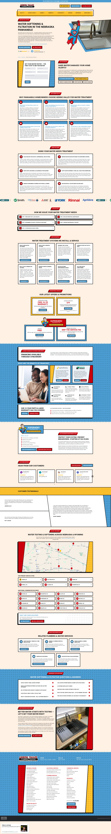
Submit (27, 82)
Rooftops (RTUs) (70, 774)
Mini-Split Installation (30, 795)
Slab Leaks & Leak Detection (52, 791)
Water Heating (69, 769)
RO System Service (43, 281)
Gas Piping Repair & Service (52, 771)
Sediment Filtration (63, 260)
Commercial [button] (50, 12)
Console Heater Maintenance (31, 781)
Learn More (65, 380)
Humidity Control (29, 808)
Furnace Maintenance (30, 777)
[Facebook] (76, 801)
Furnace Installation (30, 774)
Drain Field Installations (51, 794)
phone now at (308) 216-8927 (68, 538)
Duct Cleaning (29, 809)
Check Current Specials (81, 78)
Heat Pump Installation (30, 790)
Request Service (71, 807)
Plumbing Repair (49, 649)
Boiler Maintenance (30, 786)
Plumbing (23, 57)
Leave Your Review (87, 465)
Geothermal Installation (30, 787)
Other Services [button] (61, 12)
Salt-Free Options (81, 281)
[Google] (74, 801)
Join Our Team (71, 803)
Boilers (68, 775)
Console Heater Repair (30, 780)
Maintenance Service (63, 281)
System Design (23, 281)
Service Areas (69, 789)
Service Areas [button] (87, 12)
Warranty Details (34, 413)
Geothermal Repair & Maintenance (32, 789)
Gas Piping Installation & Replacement (54, 769)
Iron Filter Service (43, 260)
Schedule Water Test (25, 260)
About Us (68, 783)
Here (58, 1)
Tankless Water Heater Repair (52, 778)
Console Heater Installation (31, 778)
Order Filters (65, 6)
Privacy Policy (69, 796)
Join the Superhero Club (28, 449)
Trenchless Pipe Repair (37, 663)
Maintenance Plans (70, 787)
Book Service (76, 6)
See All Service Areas (38, 621)
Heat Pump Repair (29, 792)
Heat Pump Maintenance (31, 793)
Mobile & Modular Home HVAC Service (33, 799)
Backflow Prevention (50, 797)
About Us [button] (22, 12)
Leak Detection (62, 663)
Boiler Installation (29, 783)
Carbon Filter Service (82, 260)
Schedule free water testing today (24, 44)
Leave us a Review (70, 781)
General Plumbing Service (65, 82)
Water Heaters (77, 82)
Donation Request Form (71, 794)
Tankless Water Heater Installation (53, 777)
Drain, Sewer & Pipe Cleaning (72, 771)
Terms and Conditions (71, 797)
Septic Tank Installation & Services (53, 793)
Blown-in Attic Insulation (30, 800)
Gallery (68, 784)
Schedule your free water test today (25, 725)
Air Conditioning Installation (31, 769)
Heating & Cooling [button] (31, 12)
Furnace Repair (29, 775)
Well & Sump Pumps (50, 799)
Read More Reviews (76, 465)
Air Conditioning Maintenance (32, 772)
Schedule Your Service (71, 780)
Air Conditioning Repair (30, 771)
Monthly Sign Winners (71, 793)
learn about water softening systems (39, 44)
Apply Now (59, 380)
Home (19, 57)
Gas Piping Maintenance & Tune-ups (53, 772)
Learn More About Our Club (44, 449)
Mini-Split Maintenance (30, 798)
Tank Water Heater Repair (51, 783)
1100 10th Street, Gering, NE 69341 (84, 759)
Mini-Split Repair (29, 796)
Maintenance (78, 12)
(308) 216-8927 (87, 6)
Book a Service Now (25, 47)
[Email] (78, 801)
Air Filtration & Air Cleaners (31, 805)
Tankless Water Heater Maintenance (53, 780)
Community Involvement (71, 791)
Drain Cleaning (87, 82)
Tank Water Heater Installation (52, 781)
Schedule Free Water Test (67, 78)
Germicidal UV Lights (30, 806)
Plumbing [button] (42, 12)
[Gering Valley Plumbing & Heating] (27, 6)
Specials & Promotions (71, 790)
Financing (70, 12)
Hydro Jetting (49, 786)
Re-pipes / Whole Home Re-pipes (53, 789)
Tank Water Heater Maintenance (53, 784)
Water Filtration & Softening (52, 796)
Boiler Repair (28, 784)
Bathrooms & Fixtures (71, 772)
